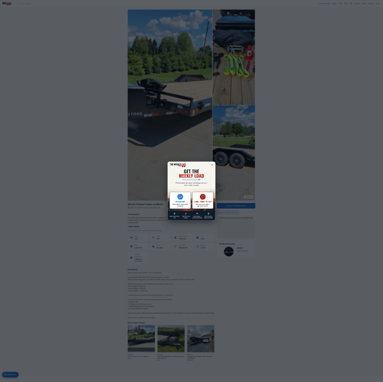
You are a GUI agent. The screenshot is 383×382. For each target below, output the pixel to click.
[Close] (212, 164)
